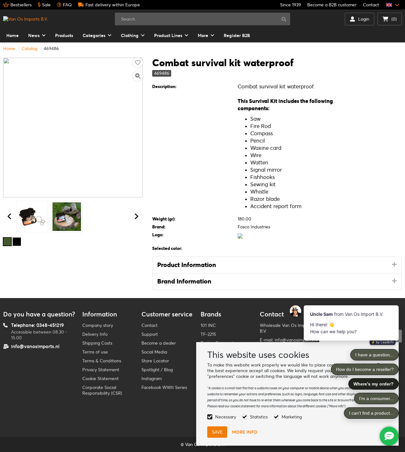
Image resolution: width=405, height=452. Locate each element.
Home (9, 48)
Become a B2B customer (332, 5)
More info (245, 432)
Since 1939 (290, 5)
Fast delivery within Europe (112, 5)
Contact (371, 5)
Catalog (29, 48)
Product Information (186, 265)
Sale (46, 5)
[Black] (17, 242)
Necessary (225, 417)
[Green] (7, 242)
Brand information (184, 281)
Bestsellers (21, 5)
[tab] (277, 265)
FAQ (67, 5)
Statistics (259, 417)
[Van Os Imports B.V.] (25, 19)
